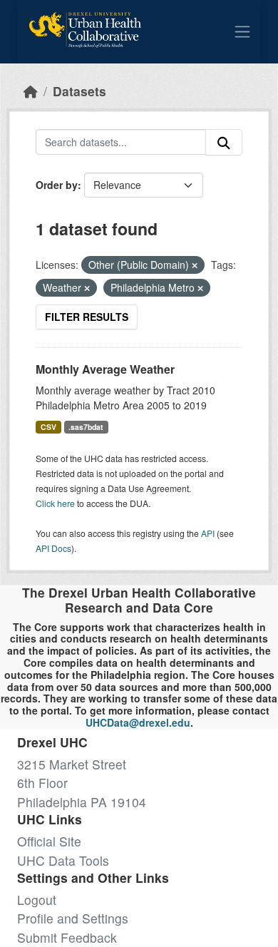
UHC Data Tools (63, 860)
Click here (55, 503)
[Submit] (223, 142)
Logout (36, 899)
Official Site (49, 841)
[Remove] (194, 265)
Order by (57, 185)
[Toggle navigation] (242, 31)
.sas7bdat (85, 426)
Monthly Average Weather (105, 369)
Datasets (79, 91)
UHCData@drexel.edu (138, 722)
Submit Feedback (67, 937)
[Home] (31, 91)
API (208, 533)
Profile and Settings (72, 918)
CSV (48, 426)
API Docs (53, 548)
